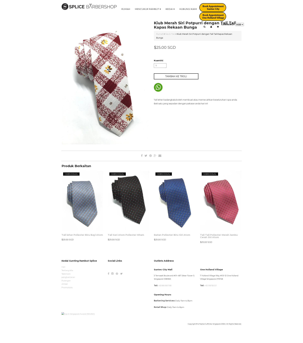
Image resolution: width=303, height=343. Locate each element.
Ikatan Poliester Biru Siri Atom (172, 235)
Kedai (169, 9)
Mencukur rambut (147, 9)
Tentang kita (67, 270)
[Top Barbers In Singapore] (78, 314)
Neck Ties (170, 34)
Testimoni (66, 274)
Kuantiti (158, 60)
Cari (63, 267)
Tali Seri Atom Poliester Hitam (126, 235)
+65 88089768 (165, 285)
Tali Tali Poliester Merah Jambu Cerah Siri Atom (219, 236)
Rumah (126, 9)
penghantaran (68, 277)
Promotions (67, 287)
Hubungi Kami (188, 9)
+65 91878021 (210, 285)
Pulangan (66, 280)
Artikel (65, 284)
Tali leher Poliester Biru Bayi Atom (82, 235)
